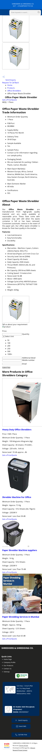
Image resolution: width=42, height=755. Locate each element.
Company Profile (9, 662)
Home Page (8, 659)
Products (11, 88)
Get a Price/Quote (9, 100)
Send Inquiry (10, 80)
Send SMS (22, 726)
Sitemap (7, 672)
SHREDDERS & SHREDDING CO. (23, 5)
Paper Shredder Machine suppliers (19, 550)
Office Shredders (14, 91)
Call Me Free (22, 735)
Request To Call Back (10, 82)
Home (9, 85)
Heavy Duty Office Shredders (16, 429)
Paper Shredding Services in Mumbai (20, 616)
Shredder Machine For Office (16, 497)
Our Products (8, 665)
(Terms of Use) (23, 745)
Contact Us (7, 669)
